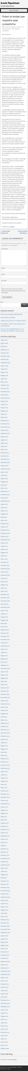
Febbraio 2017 (5, 665)
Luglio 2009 (4, 903)
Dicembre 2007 (5, 955)
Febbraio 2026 (5, 350)
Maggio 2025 (4, 375)
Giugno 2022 (4, 478)
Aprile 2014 (4, 752)
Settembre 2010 (5, 865)
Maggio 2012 (4, 813)
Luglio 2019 (4, 578)
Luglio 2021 (4, 507)
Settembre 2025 (5, 362)
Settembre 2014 (5, 736)
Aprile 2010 (4, 878)
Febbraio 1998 (5, 1048)
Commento (5, 249)
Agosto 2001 (4, 1035)
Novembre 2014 (5, 733)
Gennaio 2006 (5, 984)
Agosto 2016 (4, 672)
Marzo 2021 (4, 520)
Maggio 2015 (4, 713)
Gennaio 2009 (5, 923)
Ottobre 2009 (5, 894)
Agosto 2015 (4, 707)
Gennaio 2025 (5, 388)
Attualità (12, 226)
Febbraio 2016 (5, 688)
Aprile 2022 (4, 485)
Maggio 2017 (4, 659)
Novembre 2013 (5, 765)
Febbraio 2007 (5, 968)
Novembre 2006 (5, 971)
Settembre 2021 (5, 501)
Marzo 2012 (4, 820)
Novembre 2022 (5, 462)
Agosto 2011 (4, 839)
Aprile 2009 (4, 913)
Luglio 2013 (4, 775)
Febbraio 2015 (5, 723)
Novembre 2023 (5, 427)
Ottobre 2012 (4, 800)
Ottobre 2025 (4, 359)
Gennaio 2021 (4, 527)
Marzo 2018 (4, 626)
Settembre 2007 (5, 961)
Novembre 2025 (5, 356)
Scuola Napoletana (10, 2)
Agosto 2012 (4, 807)
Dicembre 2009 (5, 887)
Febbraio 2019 (5, 594)
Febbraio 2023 (5, 453)
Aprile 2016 (4, 681)
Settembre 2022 (5, 469)
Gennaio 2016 (4, 691)
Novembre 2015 (5, 697)
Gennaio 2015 (4, 726)
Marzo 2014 (4, 755)
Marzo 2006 (4, 981)
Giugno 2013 (4, 778)
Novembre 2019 (5, 568)
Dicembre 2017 (5, 636)
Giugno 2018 (4, 617)
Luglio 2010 (4, 871)
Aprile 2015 (4, 717)
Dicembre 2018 (5, 597)
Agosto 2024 (4, 401)
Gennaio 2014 (4, 762)
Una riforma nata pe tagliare (9, 1059)
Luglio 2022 (4, 475)
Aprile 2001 (4, 1039)
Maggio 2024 (4, 411)
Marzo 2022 (4, 488)
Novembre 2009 (5, 890)
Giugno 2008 (4, 942)
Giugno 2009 (4, 907)
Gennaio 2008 (5, 952)
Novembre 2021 (5, 494)
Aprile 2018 (4, 623)
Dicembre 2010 (5, 855)
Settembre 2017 (5, 646)
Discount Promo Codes (5, 1068)
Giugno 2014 (4, 746)
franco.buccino (6, 29)
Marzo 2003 (4, 1026)
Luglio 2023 (4, 440)
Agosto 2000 (4, 1042)
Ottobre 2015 (4, 700)
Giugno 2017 (4, 655)
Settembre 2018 (5, 607)
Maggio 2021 (4, 514)
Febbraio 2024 (5, 420)
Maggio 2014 (4, 749)
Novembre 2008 (5, 929)
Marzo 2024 (4, 417)
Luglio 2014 (4, 742)
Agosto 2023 (4, 436)
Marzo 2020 (4, 559)
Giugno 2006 (4, 977)
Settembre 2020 (5, 539)
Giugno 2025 (4, 372)
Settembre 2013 (5, 768)
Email (3, 274)
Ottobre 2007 (4, 958)
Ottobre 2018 (4, 604)
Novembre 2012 (5, 797)
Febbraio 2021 (5, 523)
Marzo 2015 (4, 720)
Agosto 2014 (4, 739)
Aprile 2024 (4, 414)
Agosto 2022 (4, 472)
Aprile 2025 (4, 378)
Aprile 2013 (4, 784)
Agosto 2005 (4, 987)
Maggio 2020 (4, 552)
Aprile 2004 (4, 1019)
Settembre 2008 (5, 932)
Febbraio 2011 (5, 849)
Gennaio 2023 (5, 456)
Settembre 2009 (5, 897)
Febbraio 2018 (5, 630)
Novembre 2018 (5, 601)
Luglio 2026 (4, 340)
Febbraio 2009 (5, 919)
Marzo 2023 (4, 449)
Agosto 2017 (4, 649)
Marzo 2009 (4, 916)
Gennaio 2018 (4, 633)
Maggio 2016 (4, 678)
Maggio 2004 (4, 1016)
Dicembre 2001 (5, 1032)
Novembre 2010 (5, 858)
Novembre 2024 (5, 391)
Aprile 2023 (4, 446)
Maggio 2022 (4, 482)
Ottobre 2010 (4, 861)
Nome (3, 268)
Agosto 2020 (4, 543)
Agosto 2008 (4, 936)
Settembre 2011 (5, 836)
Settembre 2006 (5, 974)
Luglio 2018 (4, 614)
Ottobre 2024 (4, 395)
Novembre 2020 (5, 533)
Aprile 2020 (4, 556)
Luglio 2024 (4, 404)
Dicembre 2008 (5, 926)
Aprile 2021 (4, 517)
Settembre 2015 (5, 704)
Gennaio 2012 (4, 826)
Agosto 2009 (4, 900)
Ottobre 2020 (4, 536)
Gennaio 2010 (4, 884)
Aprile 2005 (4, 997)
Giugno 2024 (4, 407)
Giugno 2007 (4, 965)
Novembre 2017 (5, 639)
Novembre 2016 (5, 668)
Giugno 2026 (4, 343)
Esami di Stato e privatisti (8, 317)
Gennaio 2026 (5, 353)
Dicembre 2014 (5, 729)
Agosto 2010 (4, 868)
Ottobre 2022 (4, 465)
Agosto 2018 (4, 610)
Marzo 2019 (4, 591)
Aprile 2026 (4, 346)
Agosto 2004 (4, 1010)
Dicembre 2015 (5, 694)
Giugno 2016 (4, 675)
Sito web (3, 280)
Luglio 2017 (4, 652)
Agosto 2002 (4, 1029)
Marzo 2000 (4, 1045)
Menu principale (14, 10)
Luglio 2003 (4, 1022)
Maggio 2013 (4, 781)
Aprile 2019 (4, 588)
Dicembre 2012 (5, 794)
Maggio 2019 (4, 585)
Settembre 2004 (5, 1006)
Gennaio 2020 (5, 562)
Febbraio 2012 (5, 823)
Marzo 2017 (4, 662)
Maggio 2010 (4, 874)
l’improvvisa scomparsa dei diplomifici (11, 314)
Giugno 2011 (4, 842)
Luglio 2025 (4, 369)
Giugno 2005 (4, 994)
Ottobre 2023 (4, 430)
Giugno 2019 (4, 581)
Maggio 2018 (4, 620)
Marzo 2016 (4, 684)
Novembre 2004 (5, 1003)
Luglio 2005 (4, 990)
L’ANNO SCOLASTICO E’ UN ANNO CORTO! (13, 321)
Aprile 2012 (4, 816)
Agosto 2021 (4, 504)
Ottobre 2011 (4, 833)
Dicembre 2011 (5, 829)
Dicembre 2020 (5, 530)
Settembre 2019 (5, 575)
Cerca (1, 302)
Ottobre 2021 (4, 498)
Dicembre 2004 (5, 1000)
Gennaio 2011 (4, 852)
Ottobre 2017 (4, 643)
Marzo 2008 (4, 948)
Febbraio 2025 (5, 385)
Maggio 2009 (4, 910)
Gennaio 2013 (4, 791)
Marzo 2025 (4, 382)
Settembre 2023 (5, 433)
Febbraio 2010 (5, 881)
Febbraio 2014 (5, 758)
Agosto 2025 (4, 366)
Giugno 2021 (4, 511)
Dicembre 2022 (5, 459)
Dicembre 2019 (5, 565)
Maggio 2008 (4, 945)
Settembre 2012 (5, 804)
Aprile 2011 (4, 845)
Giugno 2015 (4, 710)
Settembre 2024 (5, 398)
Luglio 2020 (4, 546)
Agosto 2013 (4, 771)
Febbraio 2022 (5, 491)
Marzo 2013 (4, 787)
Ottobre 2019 (4, 572)
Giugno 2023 (4, 443)
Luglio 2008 (4, 939)
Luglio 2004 (4, 1013)
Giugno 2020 (4, 549)
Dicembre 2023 (5, 424)
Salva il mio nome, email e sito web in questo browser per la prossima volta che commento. (13, 290)
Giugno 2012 (4, 810)
